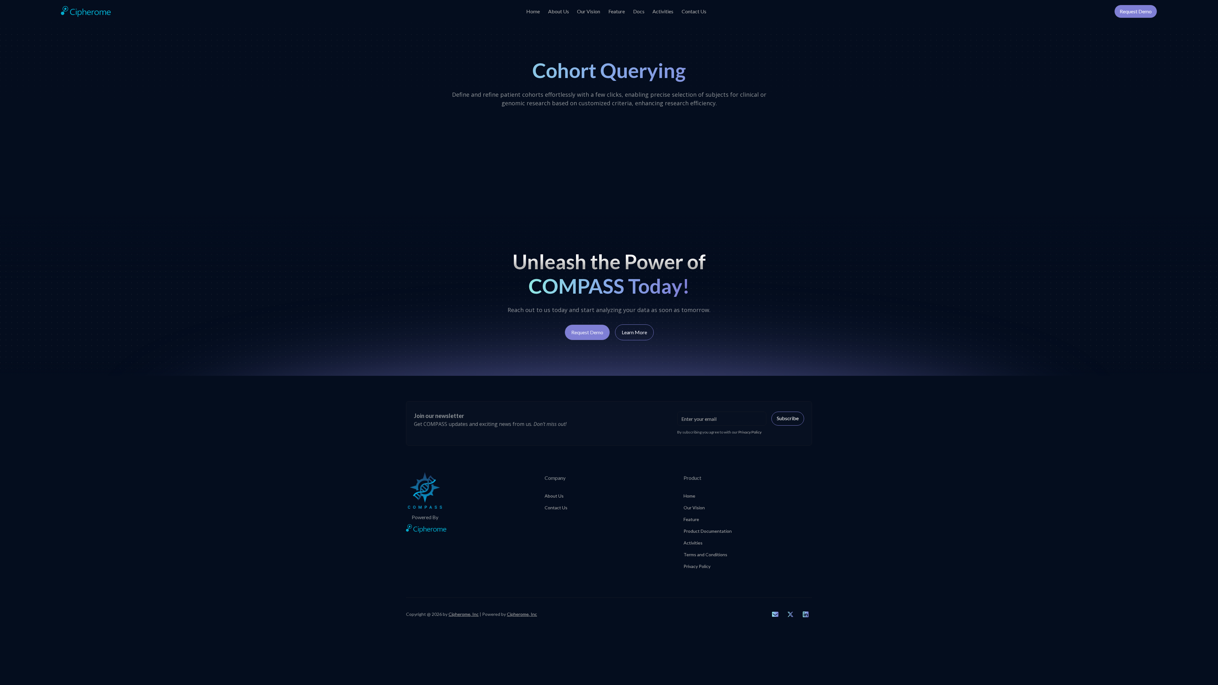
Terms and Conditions (705, 554)
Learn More (634, 332)
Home (533, 11)
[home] (86, 11)
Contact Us (694, 11)
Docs (639, 11)
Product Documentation (708, 531)
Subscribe (788, 418)
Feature (616, 11)
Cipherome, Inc (464, 614)
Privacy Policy (697, 566)
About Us (558, 11)
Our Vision (588, 11)
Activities (662, 11)
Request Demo (1136, 11)
